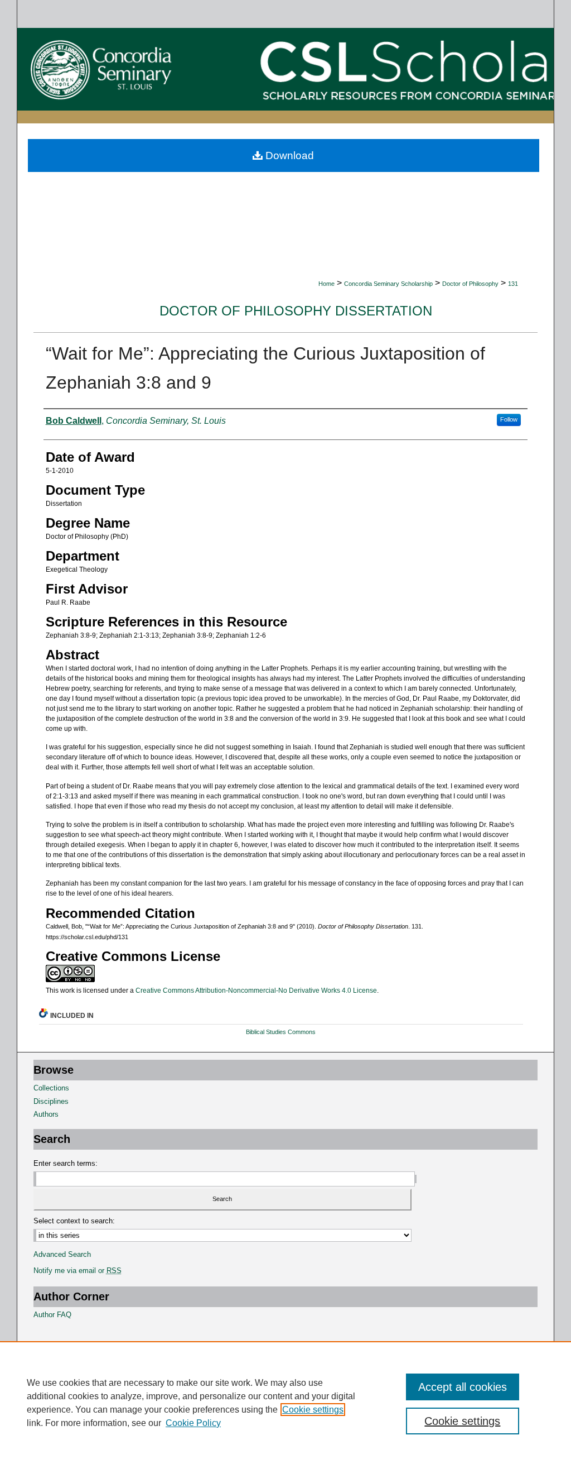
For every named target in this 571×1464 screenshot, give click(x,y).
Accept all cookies (462, 1387)
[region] (285, 1402)
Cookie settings (312, 1409)
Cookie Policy (193, 1423)
